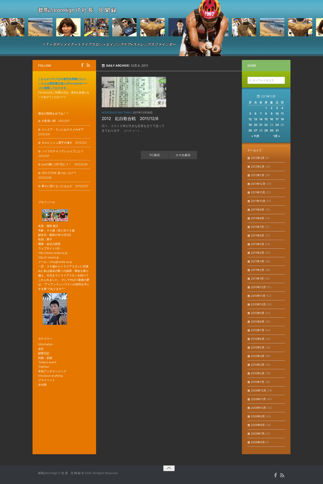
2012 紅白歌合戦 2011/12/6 (130, 118)
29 (266, 130)
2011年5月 (257, 244)
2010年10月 (258, 304)
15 (265, 119)
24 (277, 125)
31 (277, 130)
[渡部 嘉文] (82, 65)
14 (260, 119)
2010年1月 (257, 382)
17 (277, 119)
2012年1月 (257, 175)
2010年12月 (258, 287)
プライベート (46, 380)
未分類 (42, 384)
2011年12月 (258, 184)
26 (250, 130)
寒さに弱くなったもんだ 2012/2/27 (64, 186)
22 (266, 125)
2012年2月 (257, 166)
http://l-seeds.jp (48, 257)
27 (255, 130)
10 (277, 113)
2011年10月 (258, 201)
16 (271, 119)
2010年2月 (257, 373)
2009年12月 (258, 390)
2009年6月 (258, 442)
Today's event (47, 362)
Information (45, 344)
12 (250, 119)
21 (260, 125)
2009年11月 (258, 399)
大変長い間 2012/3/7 (55, 121)
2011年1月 (257, 278)
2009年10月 (258, 407)
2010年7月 (257, 330)
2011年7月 (257, 227)
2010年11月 (258, 296)
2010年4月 (257, 356)
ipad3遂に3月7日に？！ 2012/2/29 (64, 164)
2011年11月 (258, 192)
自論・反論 (45, 357)
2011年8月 (257, 218)
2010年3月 (257, 364)
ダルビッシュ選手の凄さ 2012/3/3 (64, 142)
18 (282, 119)
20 (255, 125)
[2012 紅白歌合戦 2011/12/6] (134, 92)
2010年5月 (257, 347)
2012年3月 (257, 158)
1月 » (276, 136)
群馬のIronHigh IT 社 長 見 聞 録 (77, 10)
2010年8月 (257, 321)
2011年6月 (257, 235)
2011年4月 (257, 252)
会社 (41, 349)
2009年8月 (258, 425)
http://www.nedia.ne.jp (52, 253)
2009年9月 (258, 416)
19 (250, 125)
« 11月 (255, 136)
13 (255, 119)
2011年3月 (257, 261)
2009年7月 (258, 433)
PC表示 (155, 155)
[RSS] (88, 65)
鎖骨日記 (43, 353)
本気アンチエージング (52, 371)
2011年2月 (257, 270)
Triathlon (43, 366)
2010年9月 (257, 313)
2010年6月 (257, 339)
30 (271, 130)
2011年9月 (257, 209)
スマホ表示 (183, 155)
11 (282, 113)
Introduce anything (117, 112)
